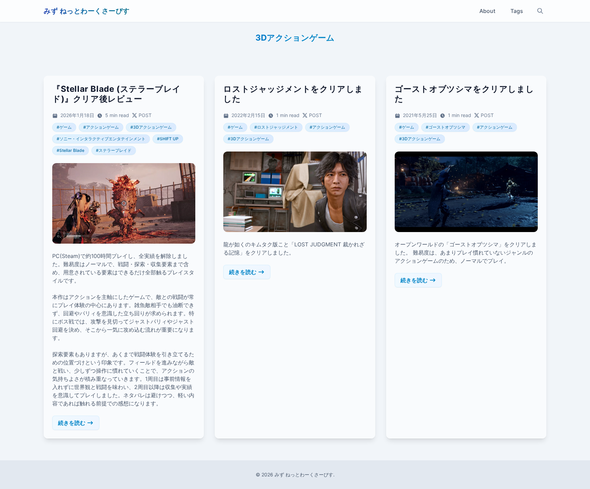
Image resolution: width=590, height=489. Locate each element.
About (487, 11)
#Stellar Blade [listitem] (70, 150)
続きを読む (71, 422)
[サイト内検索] (540, 11)
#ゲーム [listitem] (64, 127)
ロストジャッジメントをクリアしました (293, 94)
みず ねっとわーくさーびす (87, 11)
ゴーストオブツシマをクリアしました (464, 94)
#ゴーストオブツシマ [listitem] (445, 127)
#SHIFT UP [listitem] (168, 138)
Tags (516, 11)
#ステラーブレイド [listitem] (113, 150)
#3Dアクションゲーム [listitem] (151, 127)
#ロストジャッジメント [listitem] (276, 127)
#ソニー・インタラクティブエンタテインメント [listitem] (101, 138)
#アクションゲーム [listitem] (101, 127)
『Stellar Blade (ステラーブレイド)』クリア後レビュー (116, 94)
